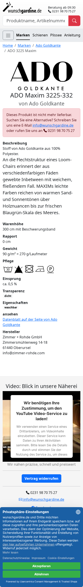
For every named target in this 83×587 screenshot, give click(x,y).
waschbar (10, 307)
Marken (23, 35)
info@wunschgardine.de (53, 125)
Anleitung (72, 35)
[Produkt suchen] (74, 20)
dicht (7, 296)
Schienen (40, 35)
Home (8, 45)
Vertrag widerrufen (41, 478)
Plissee (56, 35)
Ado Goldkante (48, 45)
